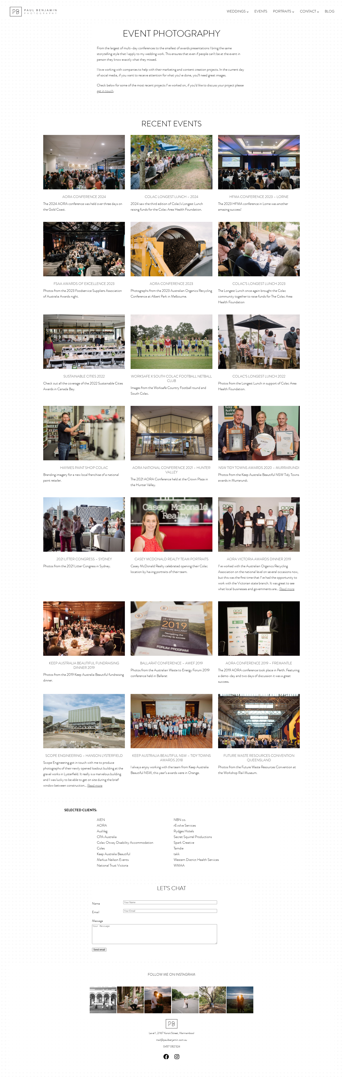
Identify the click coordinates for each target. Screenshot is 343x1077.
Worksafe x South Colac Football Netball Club (171, 379)
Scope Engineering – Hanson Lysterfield (84, 756)
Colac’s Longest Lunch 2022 (258, 376)
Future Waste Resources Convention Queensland (258, 758)
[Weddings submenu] (248, 12)
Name (96, 903)
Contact (308, 11)
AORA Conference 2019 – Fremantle (259, 663)
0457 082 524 (171, 1046)
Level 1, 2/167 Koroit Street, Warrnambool (171, 1033)
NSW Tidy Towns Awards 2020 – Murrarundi (258, 468)
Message (97, 921)
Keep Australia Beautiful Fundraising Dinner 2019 (84, 666)
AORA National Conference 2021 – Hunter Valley (171, 470)
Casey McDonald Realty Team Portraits (171, 559)
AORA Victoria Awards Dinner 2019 (259, 559)
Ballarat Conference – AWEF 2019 (171, 663)
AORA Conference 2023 (171, 284)
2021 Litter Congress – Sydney (84, 559)
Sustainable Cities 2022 (84, 376)
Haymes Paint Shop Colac (84, 468)
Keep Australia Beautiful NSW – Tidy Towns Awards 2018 (171, 758)
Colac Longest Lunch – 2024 (171, 197)
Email (95, 912)
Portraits (282, 11)
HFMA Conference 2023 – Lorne (259, 197)
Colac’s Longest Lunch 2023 (258, 284)
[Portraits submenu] (293, 12)
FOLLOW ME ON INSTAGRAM (171, 975)
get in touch (105, 91)
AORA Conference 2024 (84, 197)
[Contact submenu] (318, 12)
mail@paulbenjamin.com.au (171, 1040)
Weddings (236, 11)
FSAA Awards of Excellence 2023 (84, 284)
